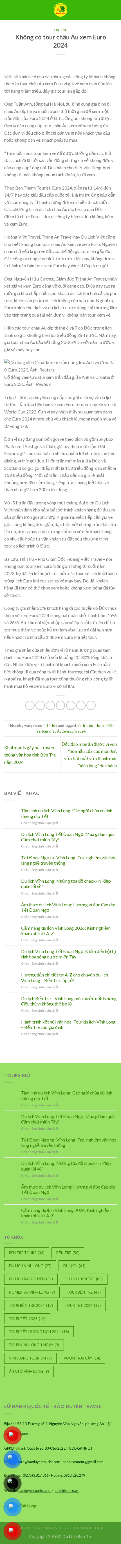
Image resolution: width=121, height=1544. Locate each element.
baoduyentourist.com (35, 1491)
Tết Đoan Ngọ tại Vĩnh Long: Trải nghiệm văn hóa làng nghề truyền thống (68, 860)
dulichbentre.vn (67, 1491)
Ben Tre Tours (26, 1253)
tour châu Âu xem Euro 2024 (63, 731)
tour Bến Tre (84, 1292)
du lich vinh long (30, 1265)
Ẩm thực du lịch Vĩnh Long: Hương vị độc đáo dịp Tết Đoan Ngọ (68, 907)
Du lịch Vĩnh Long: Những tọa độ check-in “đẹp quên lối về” (66, 883)
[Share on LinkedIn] (91, 705)
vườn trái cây (82, 1358)
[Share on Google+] (81, 705)
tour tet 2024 (83, 1305)
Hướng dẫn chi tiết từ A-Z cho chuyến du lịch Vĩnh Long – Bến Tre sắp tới (64, 977)
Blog (65, 1528)
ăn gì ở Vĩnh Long (29, 1371)
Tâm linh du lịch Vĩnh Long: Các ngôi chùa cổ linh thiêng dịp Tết (66, 813)
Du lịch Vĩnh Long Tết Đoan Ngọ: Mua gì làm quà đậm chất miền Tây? (68, 836)
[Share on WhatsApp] (30, 705)
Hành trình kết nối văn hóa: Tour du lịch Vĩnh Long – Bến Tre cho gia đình (68, 1024)
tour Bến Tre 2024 (31, 1305)
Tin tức (60, 30)
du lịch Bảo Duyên (31, 1279)
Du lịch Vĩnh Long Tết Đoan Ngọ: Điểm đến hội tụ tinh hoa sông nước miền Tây (68, 954)
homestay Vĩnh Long (32, 1292)
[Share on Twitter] (50, 705)
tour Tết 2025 (27, 1318)
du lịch (94, 725)
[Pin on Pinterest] (70, 705)
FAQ (98, 1528)
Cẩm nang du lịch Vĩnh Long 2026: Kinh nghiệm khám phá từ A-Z (66, 930)
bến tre (82, 725)
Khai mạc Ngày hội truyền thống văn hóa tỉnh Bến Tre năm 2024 (30, 754)
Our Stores (46, 1528)
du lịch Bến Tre (84, 1279)
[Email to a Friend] (60, 705)
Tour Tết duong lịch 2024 (39, 1331)
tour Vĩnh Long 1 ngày (34, 1345)
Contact (82, 1528)
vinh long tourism (30, 1358)
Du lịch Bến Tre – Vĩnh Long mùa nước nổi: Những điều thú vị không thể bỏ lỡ (69, 1001)
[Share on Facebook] (40, 705)
